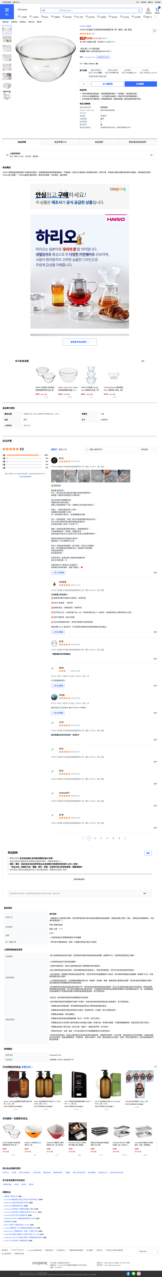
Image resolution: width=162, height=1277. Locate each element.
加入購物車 (108, 84)
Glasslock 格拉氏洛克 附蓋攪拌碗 (15, 1215)
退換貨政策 (49, 1250)
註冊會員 (143, 2)
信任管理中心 (61, 1250)
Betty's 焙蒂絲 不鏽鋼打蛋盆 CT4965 (16, 1225)
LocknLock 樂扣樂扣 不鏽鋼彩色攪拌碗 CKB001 (20, 1212)
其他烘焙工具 (102, 1173)
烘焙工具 (31, 22)
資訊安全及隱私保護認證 (114, 1250)
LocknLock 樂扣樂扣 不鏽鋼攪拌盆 (16, 1241)
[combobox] (148, 449)
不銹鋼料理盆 (7, 1184)
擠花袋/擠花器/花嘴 (116, 1173)
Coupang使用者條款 (35, 1250)
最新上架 (63, 449)
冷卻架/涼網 (36, 1173)
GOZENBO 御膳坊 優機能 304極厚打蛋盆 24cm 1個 (21, 1234)
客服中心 (150, 2)
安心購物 (90, 1250)
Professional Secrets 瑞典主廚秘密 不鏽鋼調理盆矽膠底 (23, 1237)
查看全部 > (27, 1067)
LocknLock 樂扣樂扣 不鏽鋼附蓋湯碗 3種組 (19, 1209)
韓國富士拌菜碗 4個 (11, 1196)
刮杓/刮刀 (6, 1173)
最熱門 (54, 449)
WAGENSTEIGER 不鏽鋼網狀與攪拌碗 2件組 (19, 1218)
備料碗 (31, 1184)
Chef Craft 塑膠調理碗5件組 (13, 1206)
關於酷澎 (5, 1250)
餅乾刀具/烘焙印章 (79, 1173)
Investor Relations (18, 1250)
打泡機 (14, 1173)
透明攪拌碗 (8, 1222)
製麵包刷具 (47, 1173)
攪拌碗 (39, 22)
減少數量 (89, 82)
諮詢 (148, 853)
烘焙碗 (16, 1184)
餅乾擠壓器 (92, 1173)
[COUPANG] (39, 1264)
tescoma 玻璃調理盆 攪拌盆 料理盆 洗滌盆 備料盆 (21, 1199)
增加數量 (89, 85)
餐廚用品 (14, 22)
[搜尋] (139, 10)
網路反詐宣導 (19, 1253)
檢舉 (144, 893)
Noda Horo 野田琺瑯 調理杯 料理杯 (16, 1203)
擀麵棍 (68, 1173)
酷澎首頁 (6, 22)
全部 (43, 10)
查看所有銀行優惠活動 (97, 76)
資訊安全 (99, 1250)
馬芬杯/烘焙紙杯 (24, 1173)
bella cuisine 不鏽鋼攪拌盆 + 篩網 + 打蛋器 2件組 (21, 1231)
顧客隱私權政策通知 (76, 1250)
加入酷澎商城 (6, 1253)
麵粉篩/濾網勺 (58, 1173)
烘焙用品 (23, 22)
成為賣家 (157, 2)
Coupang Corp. (97, 57)
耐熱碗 (24, 1184)
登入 (137, 2)
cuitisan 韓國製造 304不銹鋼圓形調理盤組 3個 (20, 1228)
